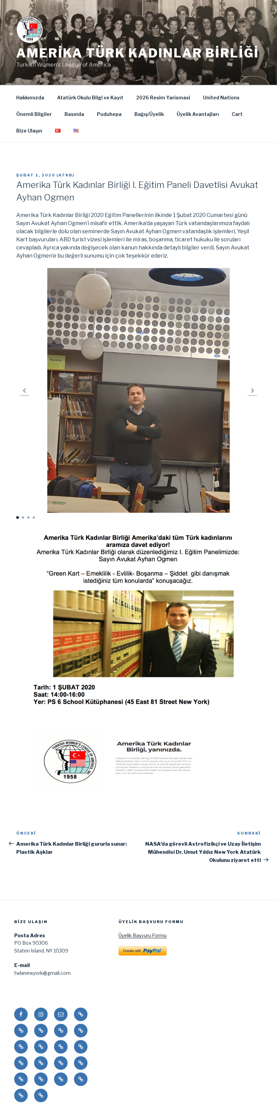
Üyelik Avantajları (198, 114)
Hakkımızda (30, 97)
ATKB (65, 175)
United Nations (221, 97)
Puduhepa (109, 114)
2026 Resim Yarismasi (163, 97)
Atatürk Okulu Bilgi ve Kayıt (90, 97)
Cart (237, 114)
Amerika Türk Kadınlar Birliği (137, 53)
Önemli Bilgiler (34, 114)
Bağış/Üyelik (149, 114)
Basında (74, 114)
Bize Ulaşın (29, 131)
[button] (24, 391)
